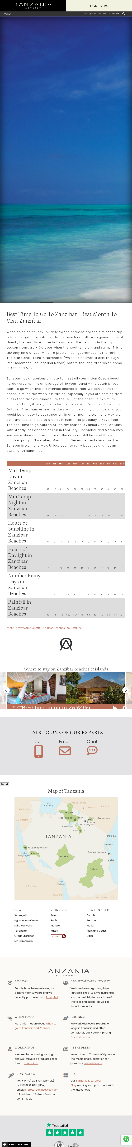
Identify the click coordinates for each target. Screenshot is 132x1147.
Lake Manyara (23, 925)
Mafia (90, 925)
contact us (31, 1063)
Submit (4, 784)
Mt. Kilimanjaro (23, 941)
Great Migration (24, 936)
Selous (55, 915)
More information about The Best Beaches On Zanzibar (45, 628)
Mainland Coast (96, 931)
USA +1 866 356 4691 (111, 14)
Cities (90, 936)
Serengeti (20, 915)
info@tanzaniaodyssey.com (41, 1090)
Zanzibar (92, 915)
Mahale (55, 925)
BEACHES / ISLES (98, 910)
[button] (6, 690)
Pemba (91, 920)
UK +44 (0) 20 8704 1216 (91, 14)
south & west (59, 910)
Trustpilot (52, 997)
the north (20, 910)
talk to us (99, 6)
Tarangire (20, 931)
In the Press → (93, 1063)
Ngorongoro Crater (26, 920)
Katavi (54, 931)
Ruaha (54, 920)
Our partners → (80, 1037)
